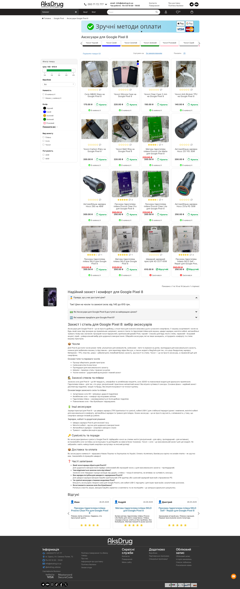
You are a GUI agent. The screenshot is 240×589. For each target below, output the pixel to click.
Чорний (49, 108)
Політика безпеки (175, 6)
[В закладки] (87, 60)
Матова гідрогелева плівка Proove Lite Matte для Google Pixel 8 (155, 151)
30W (47, 155)
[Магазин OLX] (196, 4)
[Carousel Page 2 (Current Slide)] (141, 31)
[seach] (156, 12)
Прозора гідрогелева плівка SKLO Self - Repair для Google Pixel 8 (186, 262)
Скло (47, 141)
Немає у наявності (53, 98)
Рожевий (50, 123)
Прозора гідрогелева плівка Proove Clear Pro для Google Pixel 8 (125, 206)
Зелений (50, 119)
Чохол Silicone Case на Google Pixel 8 (125, 95)
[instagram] (52, 584)
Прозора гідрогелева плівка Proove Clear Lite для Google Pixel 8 (155, 206)
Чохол (48, 145)
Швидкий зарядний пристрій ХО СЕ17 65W (155, 260)
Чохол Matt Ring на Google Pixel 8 (125, 150)
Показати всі (49, 127)
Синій (48, 112)
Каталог (45, 12)
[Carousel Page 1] (139, 31)
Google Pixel (59, 18)
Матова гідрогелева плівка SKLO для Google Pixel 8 (125, 261)
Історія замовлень (184, 559)
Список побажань (183, 562)
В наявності (50, 94)
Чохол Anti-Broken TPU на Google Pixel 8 (186, 95)
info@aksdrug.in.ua (53, 563)
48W (47, 159)
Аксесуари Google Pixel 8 (77, 18)
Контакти (153, 3)
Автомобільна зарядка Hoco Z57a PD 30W (186, 205)
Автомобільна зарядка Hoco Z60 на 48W (94, 205)
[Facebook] (61, 584)
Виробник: (153, 553)
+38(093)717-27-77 (54, 553)
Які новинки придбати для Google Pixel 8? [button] (94, 317)
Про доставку (174, 3)
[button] (89, 297)
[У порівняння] (102, 60)
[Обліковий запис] (168, 12)
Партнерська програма (159, 556)
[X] (66, 584)
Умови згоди (86, 567)
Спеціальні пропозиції (158, 559)
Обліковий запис (183, 556)
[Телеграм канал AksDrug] (192, 4)
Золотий (49, 116)
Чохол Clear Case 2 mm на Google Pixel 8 (155, 95)
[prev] (81, 43)
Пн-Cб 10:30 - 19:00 (54, 560)
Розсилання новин (184, 565)
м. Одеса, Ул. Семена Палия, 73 (59, 556)
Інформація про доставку (92, 561)
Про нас (84, 558)
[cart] (190, 12)
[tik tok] (57, 584)
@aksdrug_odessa (53, 567)
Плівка (48, 137)
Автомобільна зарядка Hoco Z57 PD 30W (186, 150)
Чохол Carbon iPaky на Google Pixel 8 (94, 150)
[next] (199, 43)
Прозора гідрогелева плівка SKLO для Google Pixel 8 (94, 261)
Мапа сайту (127, 562)
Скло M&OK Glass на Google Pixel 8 (95, 95)
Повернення (154, 6)
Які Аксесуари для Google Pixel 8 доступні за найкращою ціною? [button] (105, 312)
